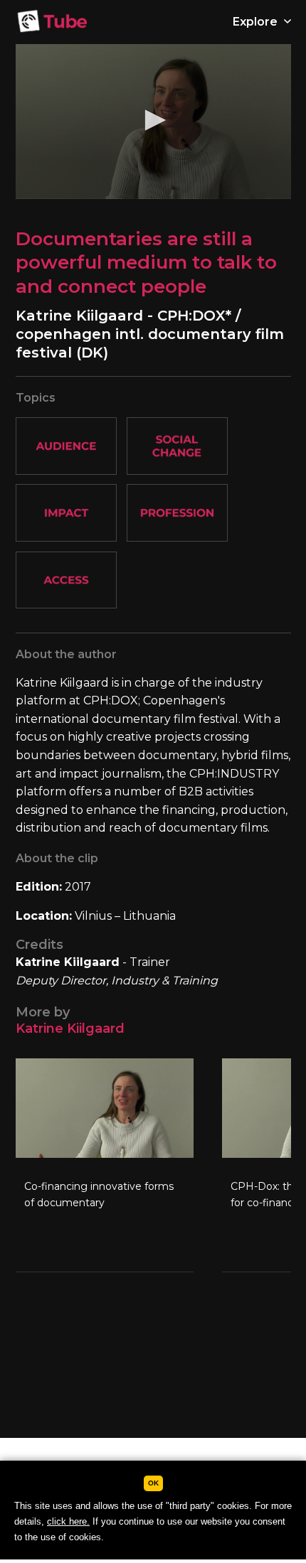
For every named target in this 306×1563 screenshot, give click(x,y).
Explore (256, 21)
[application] (153, 121)
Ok (153, 1483)
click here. (68, 1521)
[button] (153, 120)
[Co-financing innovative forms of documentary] (105, 1165)
